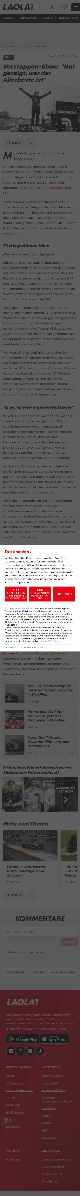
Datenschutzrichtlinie (31, 647)
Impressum (11, 647)
